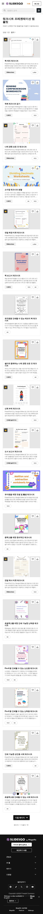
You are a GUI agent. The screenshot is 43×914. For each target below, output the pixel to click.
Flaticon (21, 910)
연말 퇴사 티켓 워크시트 (14, 580)
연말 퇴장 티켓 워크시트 (14, 233)
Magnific (12, 910)
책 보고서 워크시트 (12, 275)
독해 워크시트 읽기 (12, 104)
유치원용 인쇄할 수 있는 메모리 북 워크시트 (21, 319)
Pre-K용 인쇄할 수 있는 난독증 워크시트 (21, 711)
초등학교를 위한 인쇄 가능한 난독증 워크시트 (21, 624)
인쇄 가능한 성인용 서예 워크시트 (18, 754)
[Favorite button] (33, 39)
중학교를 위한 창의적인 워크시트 (18, 537)
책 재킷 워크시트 (11, 61)
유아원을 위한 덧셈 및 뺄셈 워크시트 (20, 494)
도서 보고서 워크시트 (13, 451)
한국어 (11, 901)
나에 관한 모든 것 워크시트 (16, 147)
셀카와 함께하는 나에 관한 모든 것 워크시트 (21, 364)
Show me (32, 897)
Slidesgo (31, 910)
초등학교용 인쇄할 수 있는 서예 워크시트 (21, 797)
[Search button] (4, 10)
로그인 (36, 3)
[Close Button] (39, 897)
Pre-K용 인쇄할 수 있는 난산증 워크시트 (21, 668)
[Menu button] (3, 3)
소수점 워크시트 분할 (13, 190)
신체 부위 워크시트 (12, 409)
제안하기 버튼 (22, 850)
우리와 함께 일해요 (20, 844)
